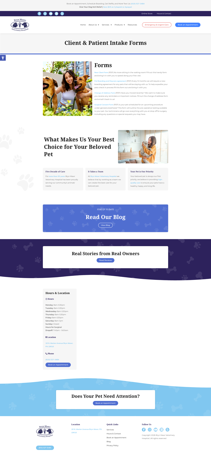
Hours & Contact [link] (164, 14)
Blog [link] (109, 442)
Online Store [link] (146, 14)
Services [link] (106, 25)
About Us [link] (93, 25)
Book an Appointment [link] (116, 438)
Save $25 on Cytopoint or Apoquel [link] (117, 7)
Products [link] (119, 25)
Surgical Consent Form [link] (103, 105)
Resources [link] (132, 25)
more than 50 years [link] (57, 176)
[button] (39, 13)
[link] (3, 58)
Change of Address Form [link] (104, 93)
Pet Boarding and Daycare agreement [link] (110, 81)
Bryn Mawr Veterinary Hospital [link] (103, 176)
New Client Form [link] (101, 73)
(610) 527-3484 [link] (138, 4)
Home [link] (83, 25)
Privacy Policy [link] (112, 445)
